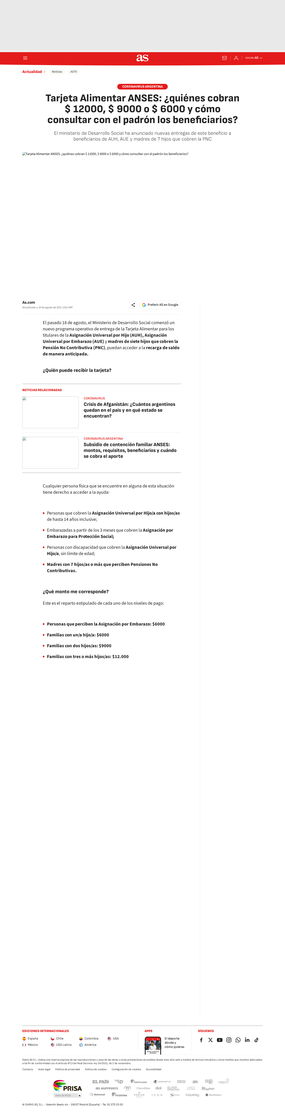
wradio (127, 1088)
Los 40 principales (119, 1081)
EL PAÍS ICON (157, 1095)
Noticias (57, 71)
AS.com (195, 1081)
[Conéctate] (236, 57)
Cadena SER (181, 1081)
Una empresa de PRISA (67, 1085)
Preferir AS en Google (163, 305)
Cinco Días (143, 1088)
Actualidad (32, 71)
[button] (133, 305)
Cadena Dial (159, 1088)
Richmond (97, 1094)
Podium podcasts (139, 1095)
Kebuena (208, 1088)
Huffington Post (106, 1088)
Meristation (213, 1095)
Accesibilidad (153, 1069)
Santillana (139, 1081)
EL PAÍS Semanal (173, 1088)
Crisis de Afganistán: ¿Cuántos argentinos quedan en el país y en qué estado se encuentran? (129, 410)
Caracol (223, 1081)
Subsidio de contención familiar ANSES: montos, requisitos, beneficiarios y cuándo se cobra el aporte (130, 450)
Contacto (27, 1069)
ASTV (74, 71)
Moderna (119, 1095)
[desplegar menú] (25, 58)
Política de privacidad (67, 1069)
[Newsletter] (224, 57)
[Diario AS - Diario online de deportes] (142, 58)
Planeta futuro (191, 1088)
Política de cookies (96, 1069)
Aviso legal (44, 1069)
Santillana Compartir (162, 1081)
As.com (28, 302)
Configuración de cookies (126, 1069)
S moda (175, 1095)
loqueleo (192, 1095)
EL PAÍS (100, 1081)
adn (208, 1081)
